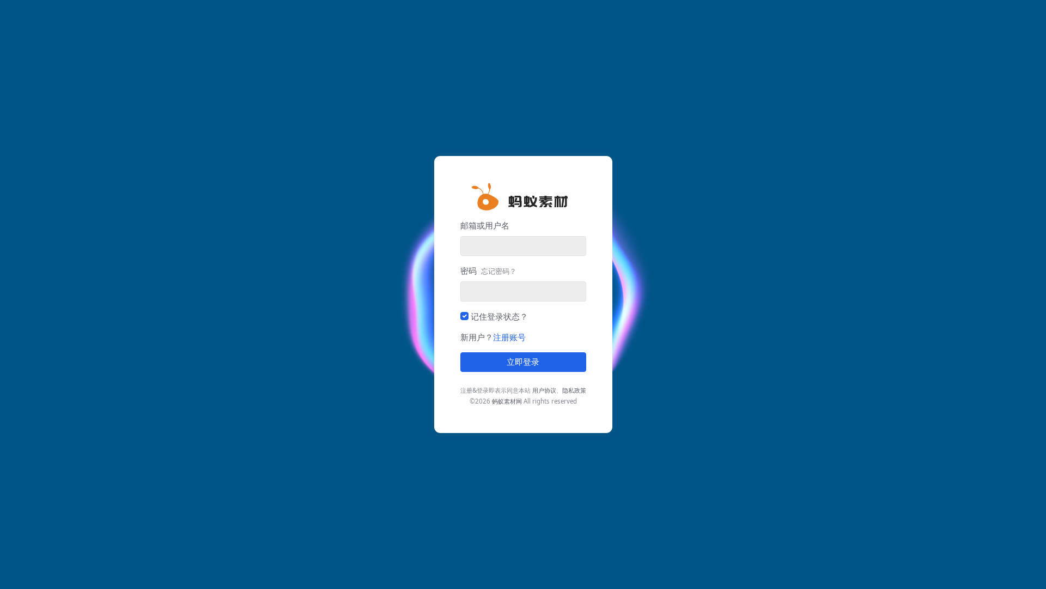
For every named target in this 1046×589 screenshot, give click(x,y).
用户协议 (544, 390)
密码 (488, 270)
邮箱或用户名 (484, 225)
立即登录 (523, 362)
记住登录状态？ (499, 316)
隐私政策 (574, 390)
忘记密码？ (498, 271)
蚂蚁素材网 (507, 401)
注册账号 (509, 337)
